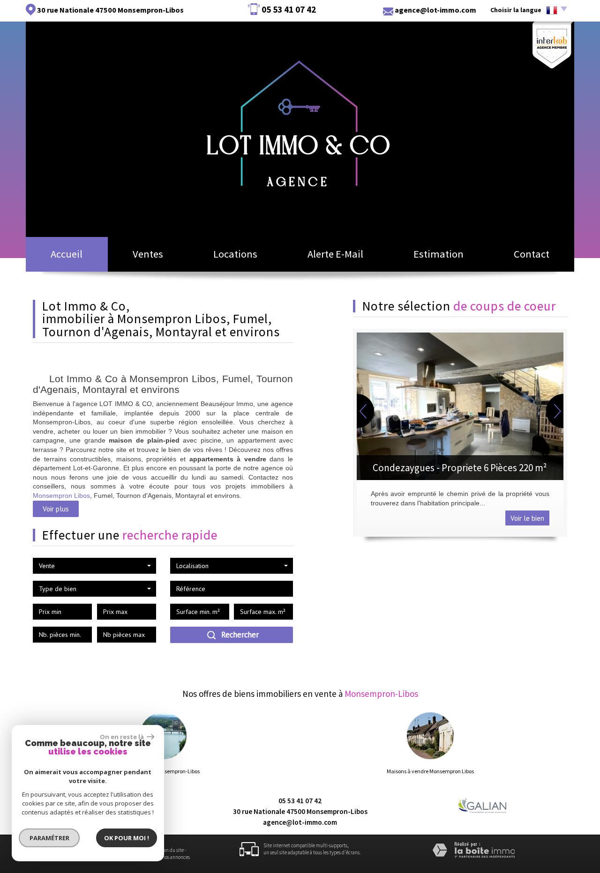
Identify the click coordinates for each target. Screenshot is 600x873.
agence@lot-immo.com (435, 10)
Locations (235, 253)
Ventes (148, 253)
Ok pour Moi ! (126, 838)
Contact (531, 253)
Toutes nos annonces (169, 857)
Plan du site (171, 850)
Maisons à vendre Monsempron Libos (430, 771)
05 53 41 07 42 (300, 800)
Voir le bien (527, 518)
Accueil (66, 253)
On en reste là (122, 736)
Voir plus (56, 508)
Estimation (438, 253)
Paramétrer (49, 838)
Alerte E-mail (335, 253)
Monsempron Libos (61, 495)
